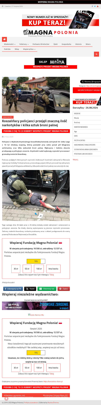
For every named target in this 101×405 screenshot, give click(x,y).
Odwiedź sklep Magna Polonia (50, 61)
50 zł (27, 268)
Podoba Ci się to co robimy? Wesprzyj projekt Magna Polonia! (36, 131)
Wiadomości (9, 44)
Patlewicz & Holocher (41, 44)
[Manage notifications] (6, 399)
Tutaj (51, 274)
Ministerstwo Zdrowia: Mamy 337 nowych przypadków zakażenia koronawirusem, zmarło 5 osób (55, 395)
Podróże (7, 49)
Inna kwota (53, 268)
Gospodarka (66, 44)
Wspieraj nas (28, 49)
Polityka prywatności (31, 402)
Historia (78, 44)
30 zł (16, 268)
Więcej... (76, 159)
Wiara (88, 44)
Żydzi (56, 44)
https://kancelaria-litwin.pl (53, 381)
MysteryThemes (53, 402)
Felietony (23, 44)
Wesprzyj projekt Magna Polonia (50, 66)
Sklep (17, 49)
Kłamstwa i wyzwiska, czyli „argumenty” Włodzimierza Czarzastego (18, 395)
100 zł (39, 268)
